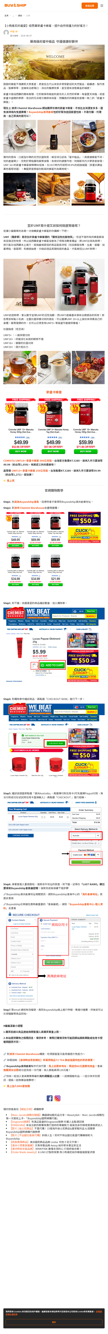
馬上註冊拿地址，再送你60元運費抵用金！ (73, 1066)
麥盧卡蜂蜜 (54, 392)
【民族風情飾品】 (20, 1142)
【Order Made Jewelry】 (24, 1152)
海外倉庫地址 (89, 894)
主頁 (6, 15)
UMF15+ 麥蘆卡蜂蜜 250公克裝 (29, 470)
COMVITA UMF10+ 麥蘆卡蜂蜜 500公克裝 (27, 460)
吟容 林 (14, 31)
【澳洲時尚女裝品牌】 (22, 1148)
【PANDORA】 (18, 1125)
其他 (20, 15)
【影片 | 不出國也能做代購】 (26, 1135)
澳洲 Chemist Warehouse (29, 508)
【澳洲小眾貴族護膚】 (22, 1145)
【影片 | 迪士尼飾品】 (22, 1128)
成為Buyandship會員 (26, 501)
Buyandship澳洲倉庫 (41, 112)
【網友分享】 (26, 1109)
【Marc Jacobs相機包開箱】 (26, 1115)
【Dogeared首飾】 (20, 1121)
